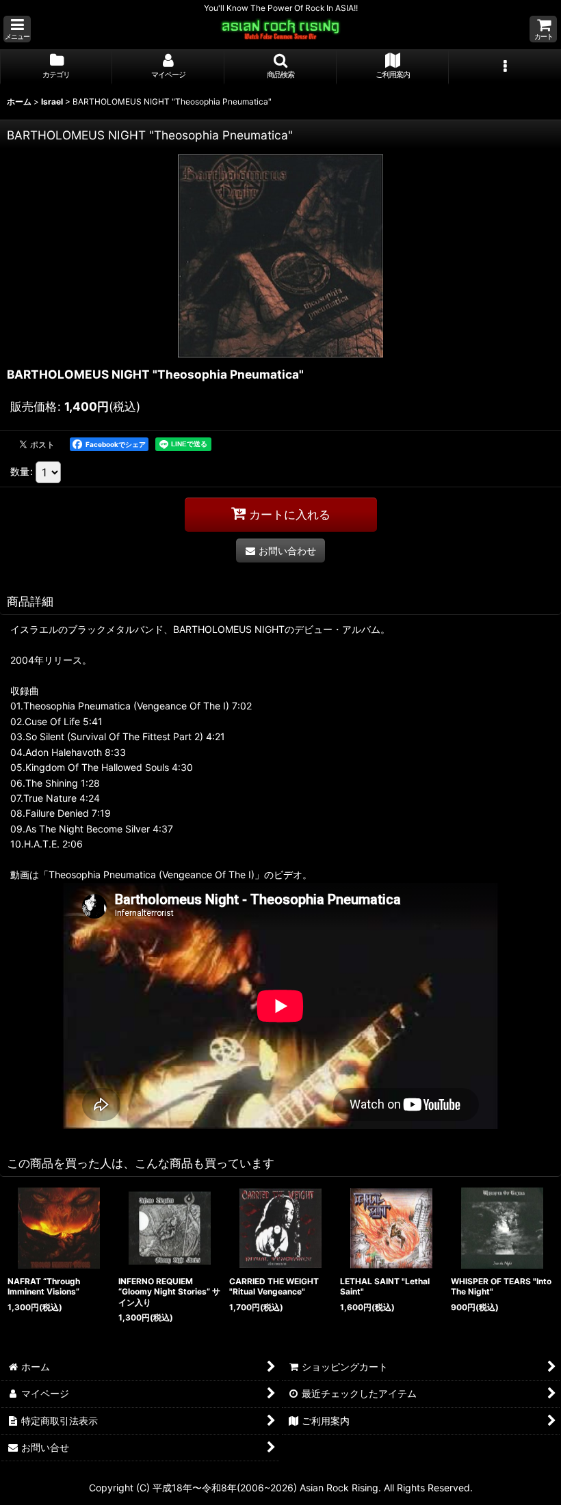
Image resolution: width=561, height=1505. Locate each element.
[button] (17, 29)
